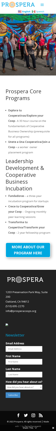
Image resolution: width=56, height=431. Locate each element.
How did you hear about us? (24, 382)
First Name (13, 356)
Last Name (13, 369)
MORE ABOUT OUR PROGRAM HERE (28, 249)
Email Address (15, 343)
